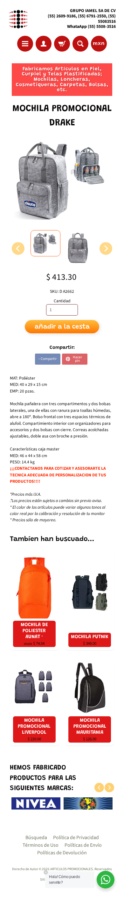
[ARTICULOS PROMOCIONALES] (17, 18)
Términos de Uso (41, 845)
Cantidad (62, 301)
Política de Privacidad (76, 837)
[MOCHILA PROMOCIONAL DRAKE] (45, 243)
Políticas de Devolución (62, 852)
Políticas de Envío (83, 845)
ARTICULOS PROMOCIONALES (71, 869)
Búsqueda (36, 837)
